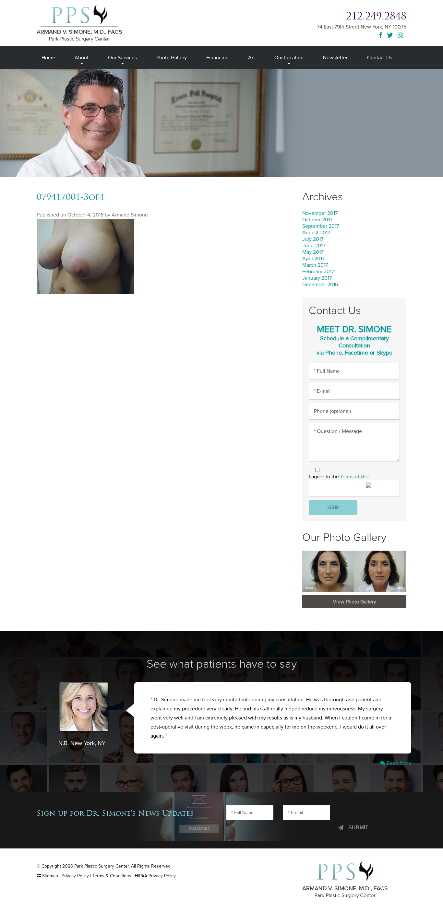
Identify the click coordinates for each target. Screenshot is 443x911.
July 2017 (312, 239)
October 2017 (317, 219)
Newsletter (335, 57)
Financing (217, 57)
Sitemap (50, 876)
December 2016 (320, 284)
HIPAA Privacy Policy (155, 876)
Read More (398, 763)
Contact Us (379, 57)
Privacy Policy (75, 876)
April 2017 (313, 258)
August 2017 (316, 232)
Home (48, 57)
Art (251, 57)
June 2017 (313, 245)
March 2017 (315, 265)
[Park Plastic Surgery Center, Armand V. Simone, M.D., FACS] (79, 22)
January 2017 (317, 278)
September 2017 (320, 226)
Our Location (289, 57)
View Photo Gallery (354, 602)
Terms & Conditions (111, 876)
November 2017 (320, 213)
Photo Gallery (171, 57)
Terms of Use (354, 476)
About (82, 57)
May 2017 (312, 252)
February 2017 (318, 271)
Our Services (122, 57)
